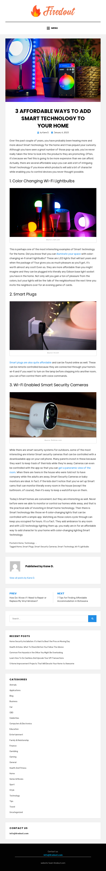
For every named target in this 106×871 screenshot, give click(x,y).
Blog (11, 696)
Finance (13, 746)
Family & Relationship (19, 740)
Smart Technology (66, 547)
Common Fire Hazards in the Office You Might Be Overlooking (36, 652)
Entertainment (16, 735)
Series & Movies (16, 779)
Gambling (14, 751)
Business (13, 701)
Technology (29, 543)
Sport (12, 784)
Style (12, 790)
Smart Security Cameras (46, 547)
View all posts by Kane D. (22, 578)
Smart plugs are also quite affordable (30, 362)
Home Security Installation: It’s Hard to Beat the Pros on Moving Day (40, 641)
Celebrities (14, 718)
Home (21, 543)
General (13, 762)
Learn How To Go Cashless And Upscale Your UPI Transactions (37, 658)
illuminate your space (69, 253)
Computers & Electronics (21, 723)
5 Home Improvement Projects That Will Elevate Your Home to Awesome (42, 663)
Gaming (13, 757)
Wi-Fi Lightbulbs (82, 547)
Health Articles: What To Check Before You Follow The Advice (37, 647)
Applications (15, 690)
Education (14, 729)
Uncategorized (16, 812)
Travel (12, 807)
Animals (13, 685)
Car (11, 707)
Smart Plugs (28, 547)
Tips (11, 801)
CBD (11, 712)
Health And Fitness (18, 768)
